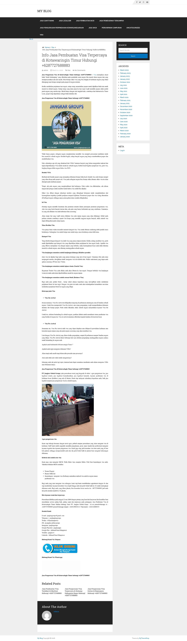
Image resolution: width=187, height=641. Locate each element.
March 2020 (124, 131)
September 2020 (126, 115)
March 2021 (124, 97)
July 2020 (123, 118)
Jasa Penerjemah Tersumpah (111, 21)
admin (46, 70)
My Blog (44, 10)
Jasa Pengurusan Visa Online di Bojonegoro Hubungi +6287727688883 (97, 591)
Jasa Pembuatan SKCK (85, 21)
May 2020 (123, 125)
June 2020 (124, 121)
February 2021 (125, 100)
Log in (122, 150)
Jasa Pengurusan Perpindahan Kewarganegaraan (62, 28)
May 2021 (123, 91)
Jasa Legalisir (65, 21)
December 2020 (126, 106)
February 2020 (125, 134)
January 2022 (125, 79)
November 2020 (126, 109)
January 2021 (125, 103)
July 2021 (123, 85)
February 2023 (125, 73)
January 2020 (125, 137)
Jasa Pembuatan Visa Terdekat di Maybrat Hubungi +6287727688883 (52, 591)
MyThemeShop (144, 638)
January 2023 (125, 76)
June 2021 (123, 88)
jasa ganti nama (47, 21)
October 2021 (125, 82)
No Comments (80, 70)
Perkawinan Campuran (112, 28)
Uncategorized (133, 28)
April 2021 (123, 94)
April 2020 (123, 128)
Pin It (31, 39)
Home (47, 47)
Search (133, 56)
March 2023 (124, 70)
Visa (41, 35)
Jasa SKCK (93, 28)
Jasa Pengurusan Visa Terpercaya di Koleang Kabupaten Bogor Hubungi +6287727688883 (75, 592)
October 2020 (125, 112)
